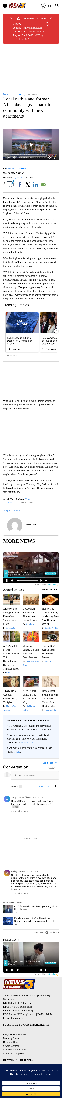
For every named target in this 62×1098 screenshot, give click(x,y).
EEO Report (9, 1014)
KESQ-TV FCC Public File (17, 1003)
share (46, 811)
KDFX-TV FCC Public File (17, 1010)
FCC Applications (26, 1014)
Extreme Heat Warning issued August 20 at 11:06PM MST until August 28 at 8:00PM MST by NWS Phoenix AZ (29, 33)
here (18, 751)
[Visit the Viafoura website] (52, 932)
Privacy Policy (29, 995)
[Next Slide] (56, 331)
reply (13, 811)
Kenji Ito (10, 168)
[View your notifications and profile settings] (55, 786)
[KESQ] (21, 5)
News (27, 499)
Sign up (53, 763)
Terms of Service (11, 995)
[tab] (14, 786)
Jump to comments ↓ (13, 510)
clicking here (27, 742)
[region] (31, 848)
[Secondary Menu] (7, 5)
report (53, 811)
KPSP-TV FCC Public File (17, 1006)
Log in (45, 763)
